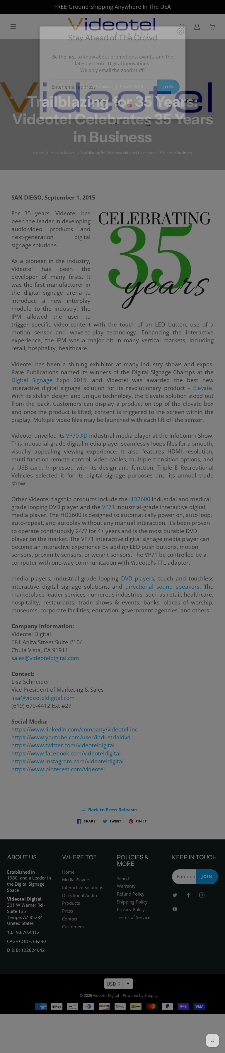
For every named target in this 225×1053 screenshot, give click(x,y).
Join (168, 86)
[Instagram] (117, 106)
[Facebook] (104, 106)
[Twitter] (91, 106)
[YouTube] (129, 106)
